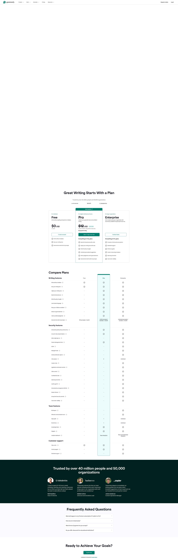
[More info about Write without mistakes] (63, 282)
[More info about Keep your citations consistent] (66, 307)
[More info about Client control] (59, 371)
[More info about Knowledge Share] (60, 427)
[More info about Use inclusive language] (62, 303)
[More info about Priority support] (60, 449)
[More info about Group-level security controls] (65, 396)
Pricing (43, 2)
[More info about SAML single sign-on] (61, 338)
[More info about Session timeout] (60, 392)
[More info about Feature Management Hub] (64, 342)
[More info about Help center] (58, 445)
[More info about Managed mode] (59, 351)
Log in (172, 2)
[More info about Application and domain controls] (66, 367)
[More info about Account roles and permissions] (66, 334)
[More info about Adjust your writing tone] (63, 291)
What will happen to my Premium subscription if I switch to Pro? (83, 516)
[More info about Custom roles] (58, 363)
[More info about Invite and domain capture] (64, 355)
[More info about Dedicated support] (61, 453)
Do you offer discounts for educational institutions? (80, 530)
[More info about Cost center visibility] (61, 401)
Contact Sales (94, 557)
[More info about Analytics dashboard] (61, 435)
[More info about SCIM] (55, 346)
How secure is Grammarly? (73, 521)
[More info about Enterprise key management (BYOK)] (68, 388)
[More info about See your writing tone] (62, 287)
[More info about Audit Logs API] (59, 384)
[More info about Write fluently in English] (63, 299)
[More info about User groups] (58, 359)
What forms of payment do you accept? (77, 525)
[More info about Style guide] (57, 419)
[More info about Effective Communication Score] (66, 414)
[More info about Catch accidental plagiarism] (64, 316)
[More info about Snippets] (56, 431)
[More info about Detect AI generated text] (64, 312)
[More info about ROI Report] (58, 410)
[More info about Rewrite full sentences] (62, 295)
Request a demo (164, 2)
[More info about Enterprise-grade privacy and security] (69, 330)
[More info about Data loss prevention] (61, 380)
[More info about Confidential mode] (61, 376)
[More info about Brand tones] (58, 423)
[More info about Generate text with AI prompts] (66, 320)
